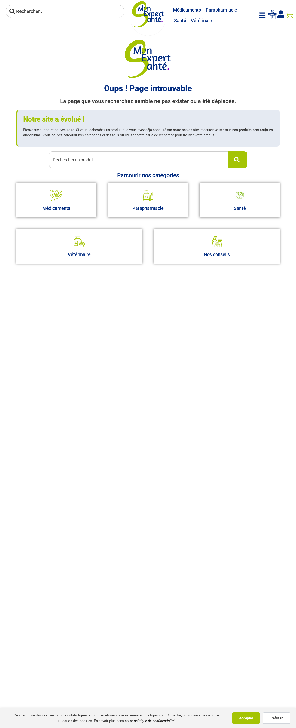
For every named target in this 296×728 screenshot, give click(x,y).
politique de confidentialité (154, 721)
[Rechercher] (237, 159)
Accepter (246, 718)
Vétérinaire (202, 20)
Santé (180, 20)
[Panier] (289, 14)
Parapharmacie (221, 10)
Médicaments (187, 10)
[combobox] (65, 11)
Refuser (277, 718)
